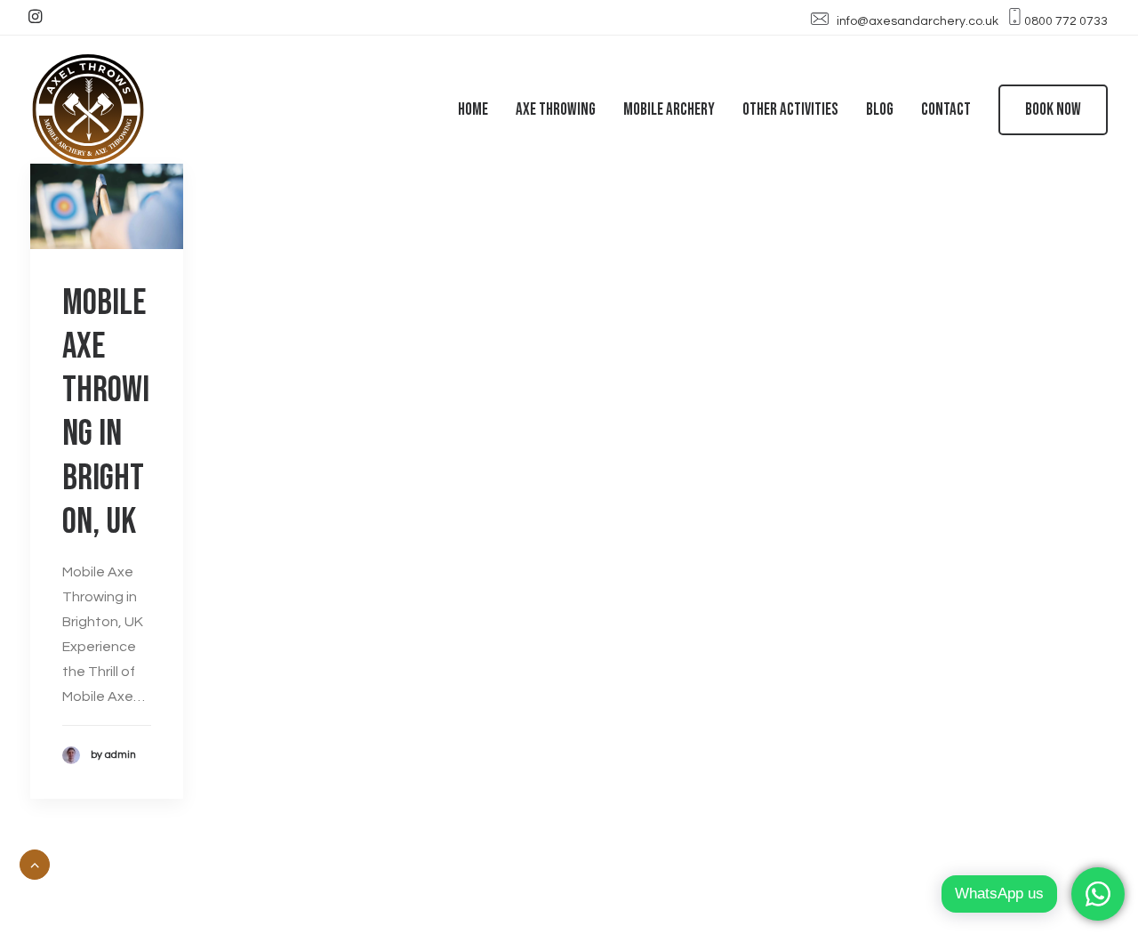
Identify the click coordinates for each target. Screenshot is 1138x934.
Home (473, 110)
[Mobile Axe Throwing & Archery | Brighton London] (88, 109)
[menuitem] (35, 16)
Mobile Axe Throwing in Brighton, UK (105, 412)
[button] (35, 16)
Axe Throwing (556, 110)
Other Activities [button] (790, 110)
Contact (946, 110)
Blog (880, 110)
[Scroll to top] (35, 864)
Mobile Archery (669, 110)
